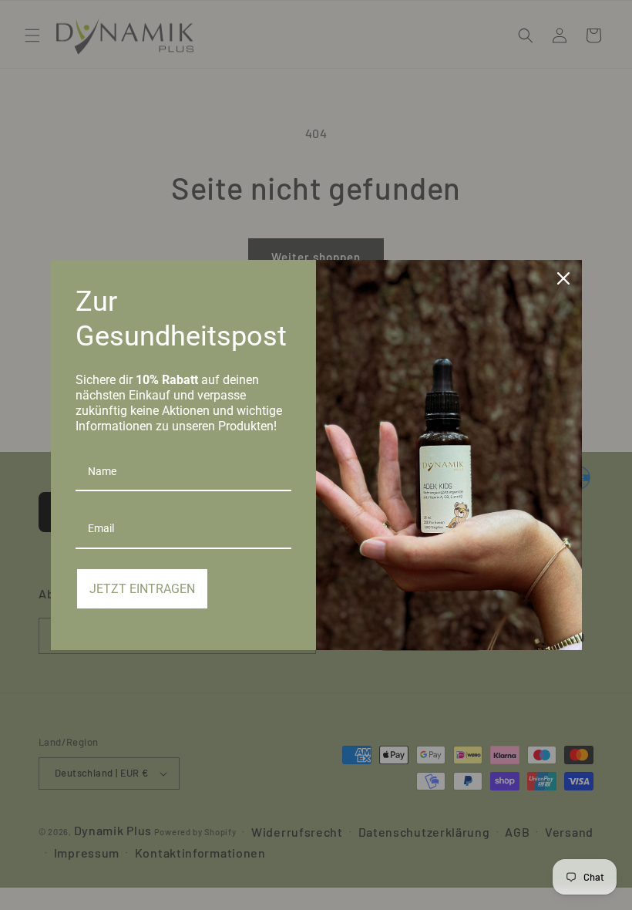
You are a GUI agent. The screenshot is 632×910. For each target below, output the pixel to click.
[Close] (563, 278)
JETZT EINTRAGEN (142, 588)
